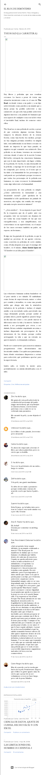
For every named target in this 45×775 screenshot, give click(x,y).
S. (11, 462)
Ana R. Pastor (16, 522)
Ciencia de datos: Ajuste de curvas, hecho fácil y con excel (21, 725)
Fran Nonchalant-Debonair (22, 540)
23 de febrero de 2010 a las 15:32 (22, 421)
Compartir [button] (7, 381)
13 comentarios (18, 752)
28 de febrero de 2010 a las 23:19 (22, 455)
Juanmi (14, 503)
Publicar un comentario (14, 687)
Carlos (13, 444)
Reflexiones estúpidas (22, 384)
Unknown (15, 428)
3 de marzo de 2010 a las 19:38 (21, 497)
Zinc (13, 396)
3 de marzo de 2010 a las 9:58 (21, 472)
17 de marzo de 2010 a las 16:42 (21, 657)
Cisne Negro (16, 664)
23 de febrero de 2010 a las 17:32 (22, 437)
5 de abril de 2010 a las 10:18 (20, 682)
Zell (12, 479)
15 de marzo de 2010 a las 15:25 (21, 533)
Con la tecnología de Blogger (24, 767)
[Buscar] (39, 3)
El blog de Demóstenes (17, 8)
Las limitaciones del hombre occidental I (18, 746)
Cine (12, 384)
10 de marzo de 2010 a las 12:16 (21, 515)
